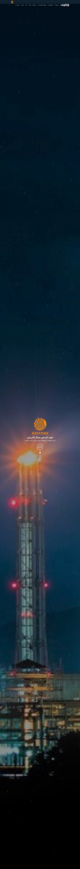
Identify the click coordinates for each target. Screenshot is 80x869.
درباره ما (22, 5)
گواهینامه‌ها (50, 5)
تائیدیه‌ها (34, 5)
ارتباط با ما (17, 5)
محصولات (57, 5)
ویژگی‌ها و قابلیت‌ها (42, 5)
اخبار (26, 5)
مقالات (30, 5)
